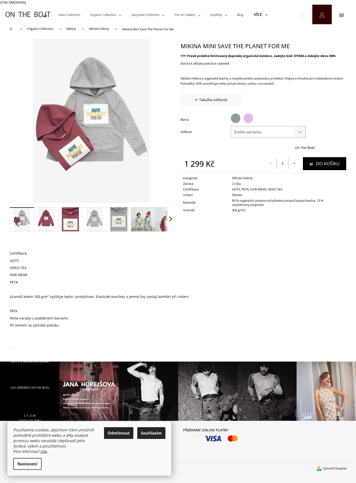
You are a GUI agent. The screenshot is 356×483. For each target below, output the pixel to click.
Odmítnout (119, 433)
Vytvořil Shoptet (335, 468)
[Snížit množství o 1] (271, 163)
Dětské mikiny (242, 178)
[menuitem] (69, 14)
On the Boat (305, 147)
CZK (281, 14)
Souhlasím (151, 433)
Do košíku (328, 163)
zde (43, 451)
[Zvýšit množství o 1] (294, 163)
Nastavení (27, 464)
